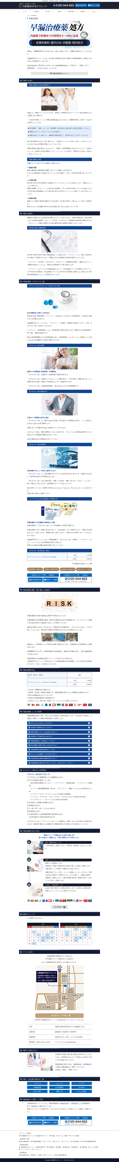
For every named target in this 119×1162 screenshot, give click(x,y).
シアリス (82, 1083)
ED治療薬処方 (25, 1141)
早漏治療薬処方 (37, 1141)
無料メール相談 (37, 1155)
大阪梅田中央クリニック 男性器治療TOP (33, 1147)
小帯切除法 (86, 1064)
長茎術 (59, 1147)
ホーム (25, 11)
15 (56, 935)
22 (56, 938)
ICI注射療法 (59, 1087)
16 (29, 938)
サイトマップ (49, 1155)
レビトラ (59, 1083)
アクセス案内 (81, 1091)
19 (89, 935)
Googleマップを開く (59, 1015)
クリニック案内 (63, 1136)
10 (34, 935)
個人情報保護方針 (61, 1155)
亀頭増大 (67, 1147)
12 (43, 935)
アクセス (94, 11)
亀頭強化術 (77, 1064)
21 (67, 938)
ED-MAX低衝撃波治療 (89, 1141)
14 (52, 935)
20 (62, 938)
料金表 (53, 1136)
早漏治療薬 (71, 11)
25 (38, 940)
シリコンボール (25, 1149)
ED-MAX (47, 11)
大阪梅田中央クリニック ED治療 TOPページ (34, 1136)
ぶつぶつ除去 (94, 1147)
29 (56, 940)
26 (89, 938)
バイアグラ (37, 1083)
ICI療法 (59, 11)
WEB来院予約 (61, 65)
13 (62, 935)
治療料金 (82, 11)
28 (52, 940)
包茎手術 (51, 1147)
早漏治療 (84, 1147)
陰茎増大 (75, 1147)
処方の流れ (37, 1091)
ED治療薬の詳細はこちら (81, 564)
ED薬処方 (36, 11)
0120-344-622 (32, 65)
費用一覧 (59, 1091)
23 (29, 940)
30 (29, 943)
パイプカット (37, 1149)
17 (34, 938)
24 (34, 940)
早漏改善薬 (37, 1087)
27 (47, 940)
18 (38, 938)
